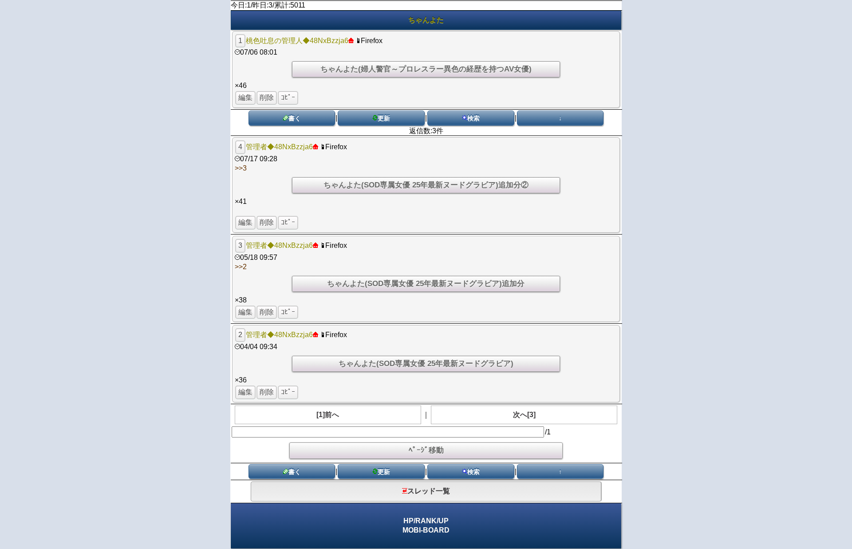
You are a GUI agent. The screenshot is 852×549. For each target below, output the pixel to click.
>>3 (241, 168)
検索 (473, 118)
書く (294, 118)
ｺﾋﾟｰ (288, 97)
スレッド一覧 (428, 491)
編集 (245, 97)
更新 (384, 118)
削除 (267, 97)
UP (443, 521)
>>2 (241, 267)
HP (408, 521)
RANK (426, 521)
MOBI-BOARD (426, 530)
